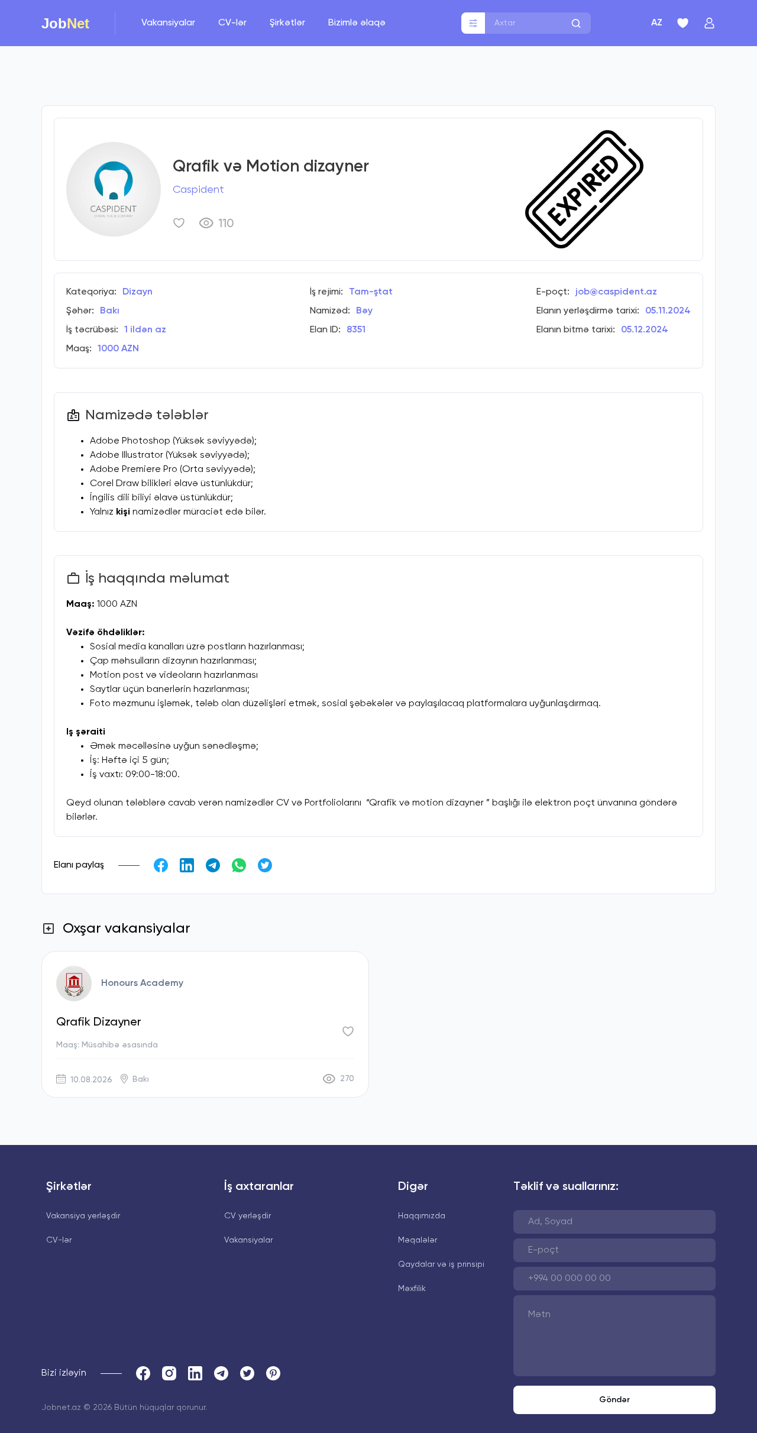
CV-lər (233, 23)
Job (65, 23)
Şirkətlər (289, 23)
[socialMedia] (143, 1373)
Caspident (198, 190)
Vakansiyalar (169, 23)
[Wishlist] (683, 23)
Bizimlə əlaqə (357, 23)
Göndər (614, 1400)
